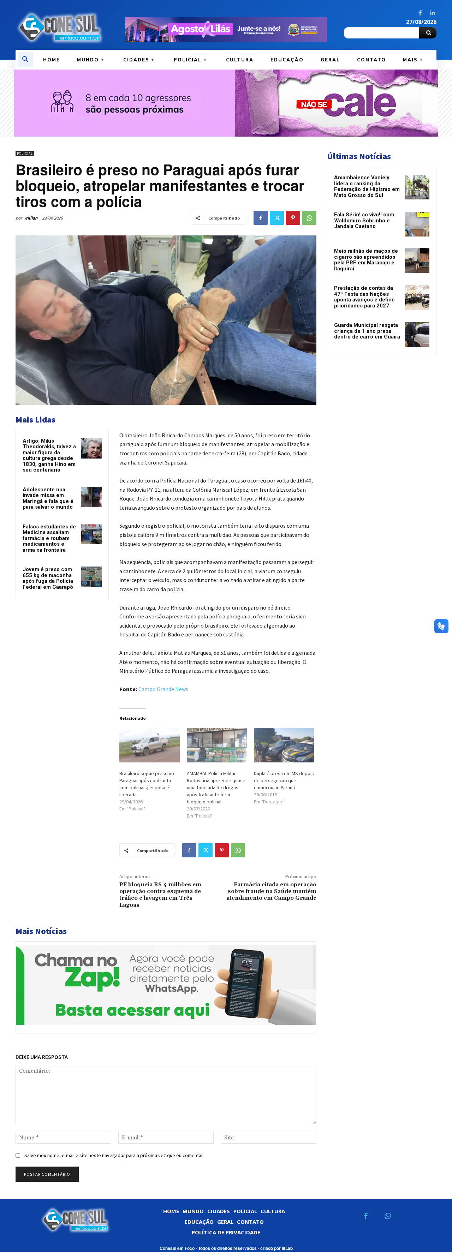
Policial (25, 153)
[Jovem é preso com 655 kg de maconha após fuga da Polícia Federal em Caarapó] (91, 577)
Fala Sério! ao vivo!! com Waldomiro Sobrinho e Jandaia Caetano (364, 220)
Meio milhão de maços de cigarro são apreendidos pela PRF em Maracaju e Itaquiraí (366, 260)
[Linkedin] (432, 13)
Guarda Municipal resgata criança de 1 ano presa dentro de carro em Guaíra (367, 331)
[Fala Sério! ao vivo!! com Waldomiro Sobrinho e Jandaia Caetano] (417, 224)
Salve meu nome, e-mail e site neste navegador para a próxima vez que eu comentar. (114, 1155)
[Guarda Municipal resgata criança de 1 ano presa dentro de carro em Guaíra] (417, 334)
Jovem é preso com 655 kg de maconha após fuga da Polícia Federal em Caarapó (48, 578)
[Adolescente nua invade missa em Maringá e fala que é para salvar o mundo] (91, 497)
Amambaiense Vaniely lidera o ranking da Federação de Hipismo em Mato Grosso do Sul (367, 186)
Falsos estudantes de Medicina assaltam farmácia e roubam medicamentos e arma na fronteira (49, 538)
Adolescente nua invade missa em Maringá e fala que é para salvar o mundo (48, 498)
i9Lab (287, 1248)
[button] (25, 59)
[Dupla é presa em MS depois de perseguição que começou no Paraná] (284, 745)
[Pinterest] (293, 218)
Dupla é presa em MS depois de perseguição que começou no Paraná (284, 780)
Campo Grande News (163, 689)
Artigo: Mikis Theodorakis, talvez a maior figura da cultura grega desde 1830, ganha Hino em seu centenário (49, 455)
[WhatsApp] (309, 218)
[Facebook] (420, 13)
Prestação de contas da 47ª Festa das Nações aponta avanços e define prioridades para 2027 (364, 297)
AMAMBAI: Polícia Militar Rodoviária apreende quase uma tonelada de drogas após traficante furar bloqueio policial (216, 787)
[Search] (427, 32)
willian (30, 218)
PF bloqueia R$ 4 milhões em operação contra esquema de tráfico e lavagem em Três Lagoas (160, 895)
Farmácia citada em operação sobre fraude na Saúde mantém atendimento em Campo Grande (271, 891)
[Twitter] (277, 218)
